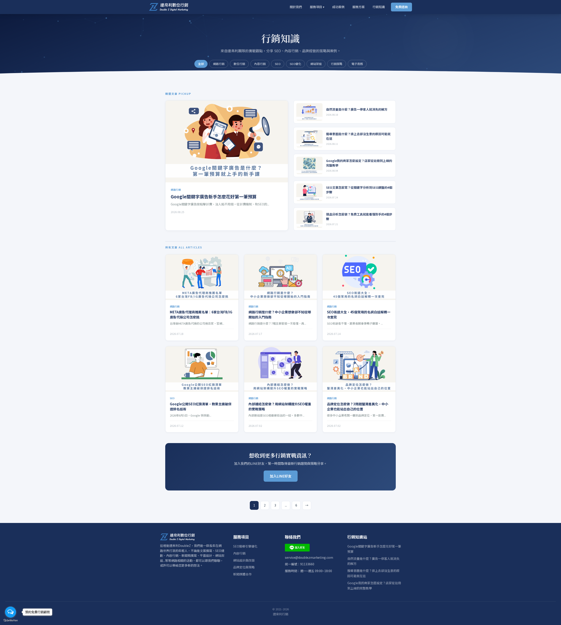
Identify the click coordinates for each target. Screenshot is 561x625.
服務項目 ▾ (317, 7)
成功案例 (338, 7)
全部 (201, 64)
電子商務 (357, 64)
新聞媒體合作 (242, 574)
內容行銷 (260, 64)
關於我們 (296, 7)
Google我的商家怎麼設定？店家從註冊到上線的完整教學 (374, 585)
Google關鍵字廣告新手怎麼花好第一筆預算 (374, 549)
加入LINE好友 (280, 476)
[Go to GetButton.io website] (11, 620)
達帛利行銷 (280, 614)
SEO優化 (295, 64)
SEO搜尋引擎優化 (245, 546)
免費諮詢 (401, 7)
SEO (277, 64)
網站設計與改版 (244, 560)
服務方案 (358, 7)
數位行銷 (239, 64)
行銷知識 (379, 7)
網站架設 (316, 64)
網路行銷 (218, 64)
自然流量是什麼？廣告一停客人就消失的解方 (373, 561)
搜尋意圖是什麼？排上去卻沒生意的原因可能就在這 (373, 573)
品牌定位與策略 (244, 567)
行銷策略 (336, 64)
